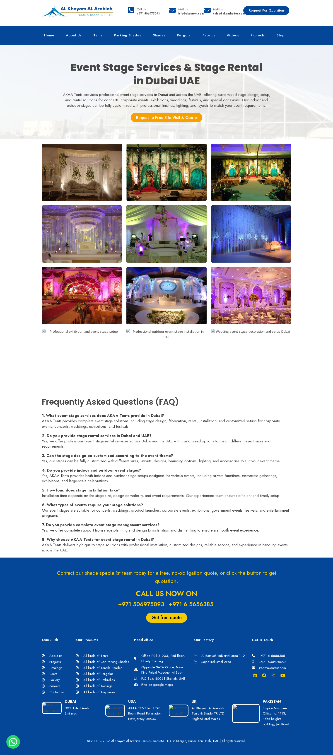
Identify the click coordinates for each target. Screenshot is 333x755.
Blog (281, 35)
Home (49, 35)
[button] (13, 742)
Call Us (141, 9)
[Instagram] (274, 675)
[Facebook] (265, 675)
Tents (97, 35)
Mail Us (183, 9)
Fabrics (209, 35)
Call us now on (166, 594)
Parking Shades (127, 35)
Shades (159, 35)
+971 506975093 (141, 604)
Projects (258, 35)
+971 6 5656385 (191, 604)
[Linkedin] (256, 675)
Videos (233, 35)
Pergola (184, 35)
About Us (74, 35)
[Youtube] (284, 675)
